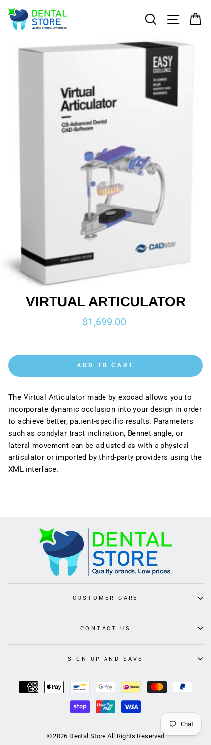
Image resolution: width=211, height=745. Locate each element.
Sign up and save (105, 659)
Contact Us (105, 628)
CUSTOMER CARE (105, 598)
